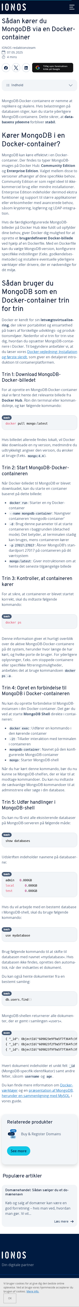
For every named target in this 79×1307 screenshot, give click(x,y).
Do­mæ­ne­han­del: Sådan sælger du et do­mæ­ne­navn (37, 1192)
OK (10, 1298)
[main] (39, 602)
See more (19, 1151)
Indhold (17, 85)
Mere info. (33, 1291)
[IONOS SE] (39, 1255)
